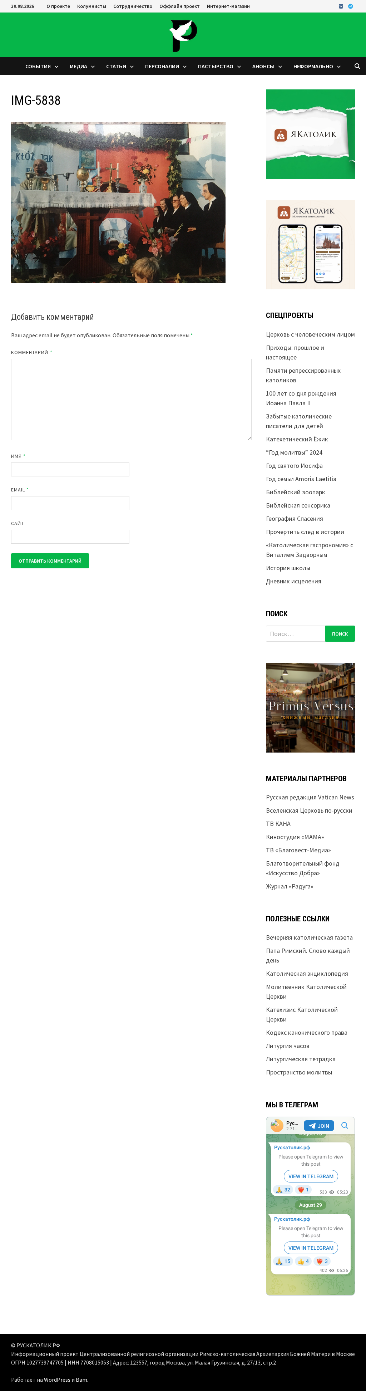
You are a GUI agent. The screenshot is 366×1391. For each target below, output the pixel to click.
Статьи (116, 66)
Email (20, 489)
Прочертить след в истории (305, 532)
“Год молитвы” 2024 (294, 452)
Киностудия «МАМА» (295, 837)
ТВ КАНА (278, 823)
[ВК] (341, 6)
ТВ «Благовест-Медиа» (298, 850)
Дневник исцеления (293, 581)
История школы (288, 568)
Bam (81, 1379)
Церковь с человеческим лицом (310, 334)
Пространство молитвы (299, 1072)
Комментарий (32, 352)
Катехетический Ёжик (297, 439)
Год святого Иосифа (294, 465)
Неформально (313, 66)
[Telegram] (350, 6)
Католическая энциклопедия (307, 973)
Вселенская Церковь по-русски (309, 810)
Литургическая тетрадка (301, 1059)
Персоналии (162, 66)
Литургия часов (288, 1046)
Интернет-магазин (228, 6)
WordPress (57, 1379)
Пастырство (215, 66)
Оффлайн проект (179, 6)
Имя (18, 456)
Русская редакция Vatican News (310, 797)
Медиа (78, 66)
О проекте (58, 6)
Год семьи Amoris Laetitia (301, 479)
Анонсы (263, 66)
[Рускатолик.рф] (183, 34)
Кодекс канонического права (306, 1032)
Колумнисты (91, 6)
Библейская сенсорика (298, 505)
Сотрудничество (132, 6)
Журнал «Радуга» (289, 886)
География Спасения (294, 518)
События (38, 66)
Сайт (17, 523)
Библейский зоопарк (295, 492)
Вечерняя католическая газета (309, 937)
